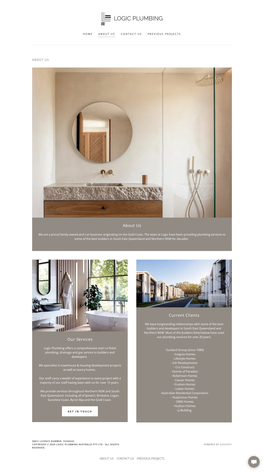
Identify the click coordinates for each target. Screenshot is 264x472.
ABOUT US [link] (106, 34)
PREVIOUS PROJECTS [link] (164, 34)
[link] (132, 18)
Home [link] (88, 34)
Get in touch (80, 411)
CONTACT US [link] (131, 34)
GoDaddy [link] (226, 444)
